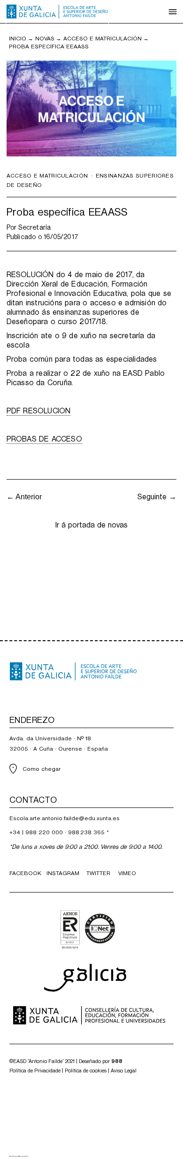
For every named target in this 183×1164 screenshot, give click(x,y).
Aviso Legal (124, 1071)
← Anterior (24, 497)
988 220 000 (44, 832)
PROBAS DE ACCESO (44, 439)
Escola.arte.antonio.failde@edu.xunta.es (64, 818)
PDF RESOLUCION (39, 410)
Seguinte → (156, 496)
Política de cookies (86, 1071)
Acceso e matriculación (102, 38)
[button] (172, 11)
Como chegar (42, 769)
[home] (57, 11)
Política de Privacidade (35, 1071)
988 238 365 (86, 832)
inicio (17, 38)
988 (116, 1061)
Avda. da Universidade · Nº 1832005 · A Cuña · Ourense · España (58, 743)
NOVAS (44, 38)
